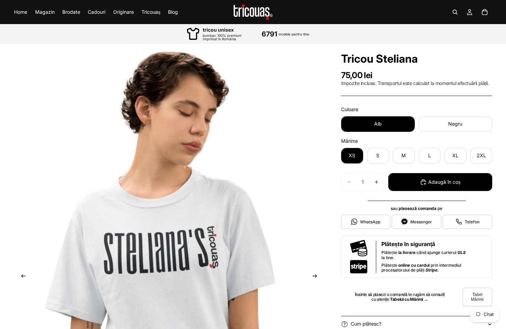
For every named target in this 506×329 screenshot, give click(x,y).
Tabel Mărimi (477, 297)
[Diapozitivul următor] (317, 277)
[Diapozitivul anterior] (21, 277)
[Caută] (455, 12)
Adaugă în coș (444, 182)
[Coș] (484, 12)
